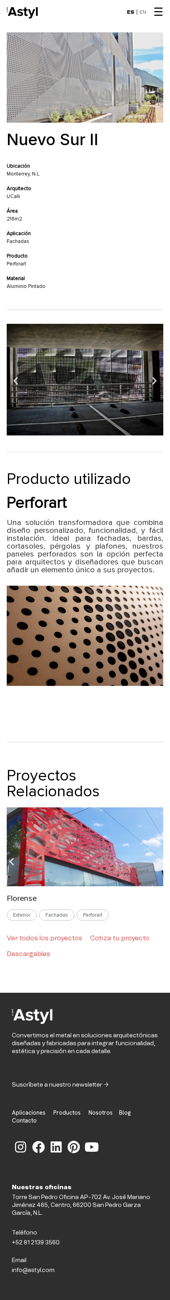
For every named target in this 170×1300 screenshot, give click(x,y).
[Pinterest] (74, 1147)
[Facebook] (38, 1147)
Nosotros (100, 1113)
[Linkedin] (56, 1147)
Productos (67, 1113)
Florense (22, 898)
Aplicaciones (28, 1113)
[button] (16, 381)
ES (130, 12)
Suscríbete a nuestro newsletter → (60, 1085)
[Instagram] (21, 1147)
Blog (127, 1113)
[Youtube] (91, 1147)
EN (143, 12)
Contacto (24, 1120)
